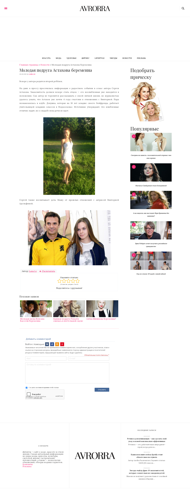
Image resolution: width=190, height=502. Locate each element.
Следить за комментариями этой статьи (44, 387)
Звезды (113, 58)
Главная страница (28, 64)
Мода (58, 58)
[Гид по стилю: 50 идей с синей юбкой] (151, 260)
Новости (127, 58)
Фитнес (85, 58)
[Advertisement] (95, 36)
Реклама (141, 58)
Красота (46, 58)
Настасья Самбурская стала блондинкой (150, 186)
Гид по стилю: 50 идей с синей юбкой (151, 274)
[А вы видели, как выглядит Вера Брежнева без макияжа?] (151, 200)
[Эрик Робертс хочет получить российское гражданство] (151, 230)
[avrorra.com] (18, 8)
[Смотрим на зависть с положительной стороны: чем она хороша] (151, 142)
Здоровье (71, 58)
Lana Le (32, 74)
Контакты (28, 464)
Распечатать (48, 271)
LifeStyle (99, 58)
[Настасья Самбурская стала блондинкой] (151, 172)
